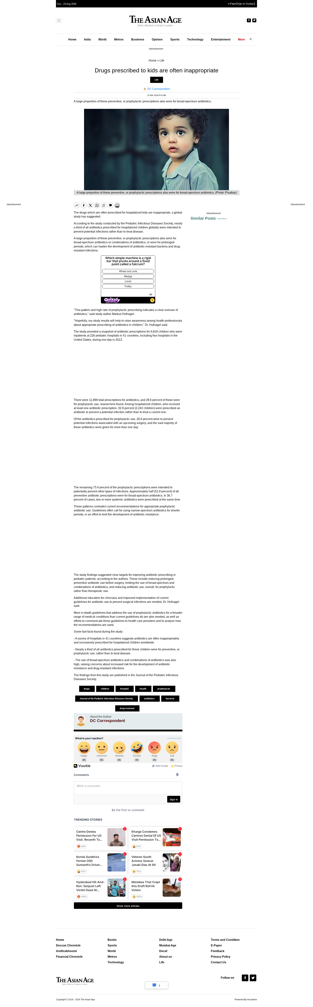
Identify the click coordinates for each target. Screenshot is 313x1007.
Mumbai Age (167, 945)
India (87, 39)
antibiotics (149, 698)
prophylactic (164, 689)
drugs (87, 689)
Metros (119, 39)
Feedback (217, 951)
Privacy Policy (220, 956)
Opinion (157, 39)
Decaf (163, 951)
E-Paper (216, 945)
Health (143, 689)
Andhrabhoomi (66, 951)
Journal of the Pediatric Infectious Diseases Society (106, 698)
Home (72, 39)
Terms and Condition (225, 939)
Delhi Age (165, 939)
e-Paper (232, 3)
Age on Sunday (246, 3)
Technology (195, 39)
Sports (175, 39)
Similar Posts (203, 218)
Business (137, 39)
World (102, 39)
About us (165, 956)
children (105, 689)
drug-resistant (127, 708)
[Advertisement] (128, 369)
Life (156, 80)
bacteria (170, 698)
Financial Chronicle (69, 956)
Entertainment (220, 39)
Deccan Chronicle (68, 945)
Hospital (124, 689)
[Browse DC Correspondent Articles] (81, 720)
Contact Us (218, 962)
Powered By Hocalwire (246, 999)
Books (112, 939)
